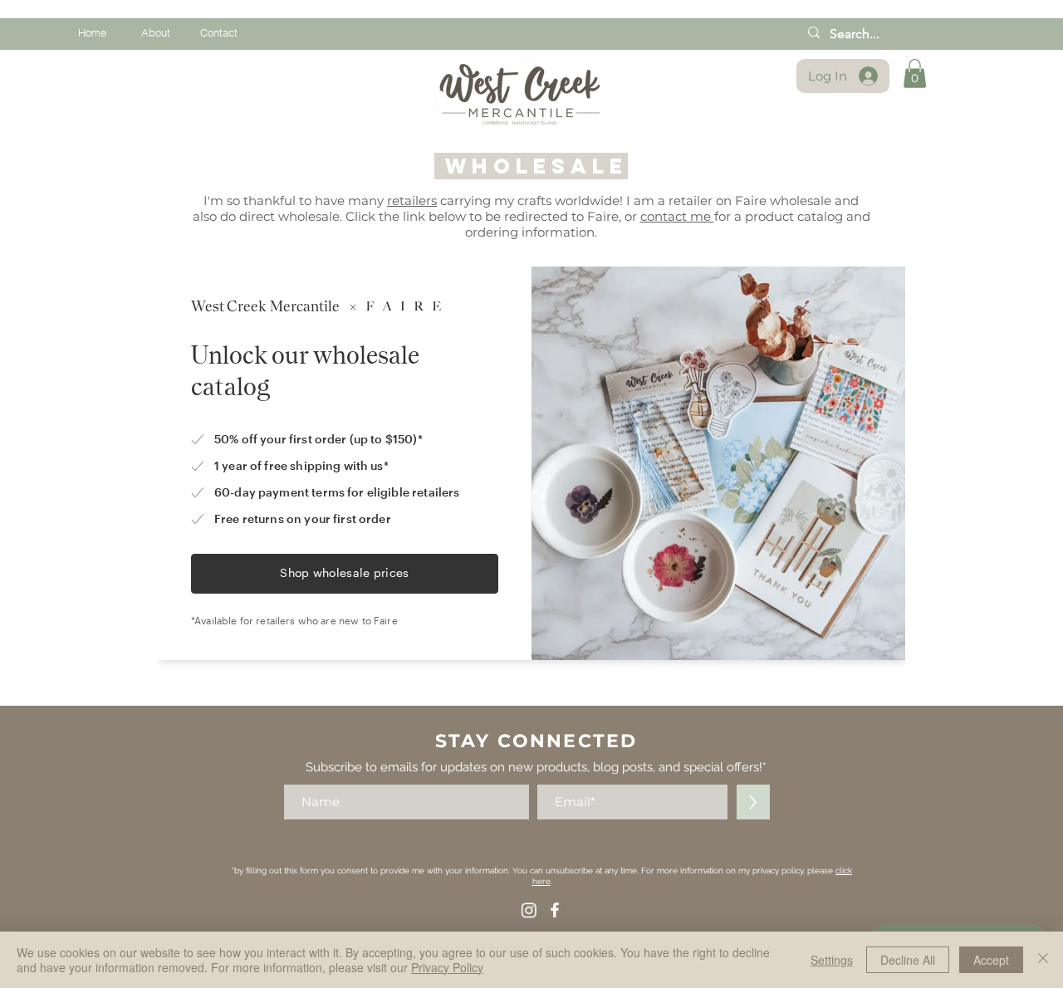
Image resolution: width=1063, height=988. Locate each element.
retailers (412, 200)
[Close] (1043, 960)
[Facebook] (555, 910)
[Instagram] (529, 910)
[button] (915, 73)
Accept (991, 959)
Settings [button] (832, 959)
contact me (677, 216)
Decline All (907, 959)
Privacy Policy (447, 967)
